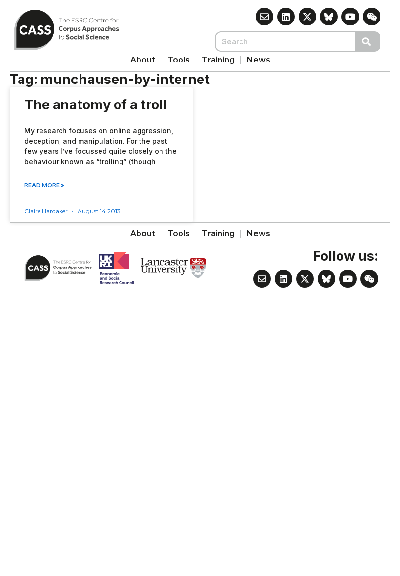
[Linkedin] (286, 16)
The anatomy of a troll (95, 105)
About (142, 59)
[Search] (368, 41)
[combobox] (285, 41)
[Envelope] (264, 16)
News (258, 59)
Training (218, 59)
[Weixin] (371, 16)
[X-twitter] (307, 16)
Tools (178, 59)
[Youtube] (350, 16)
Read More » (44, 185)
